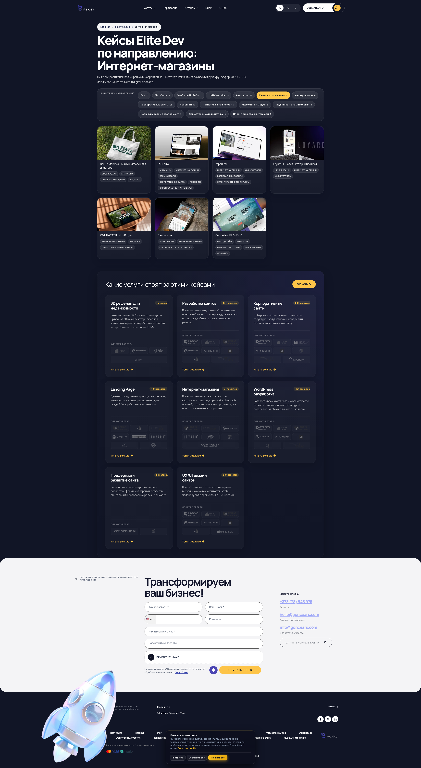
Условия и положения (144, 745)
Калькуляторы (305, 95)
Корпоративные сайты (156, 104)
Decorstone (165, 235)
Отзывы (190, 8)
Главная (105, 27)
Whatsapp (162, 713)
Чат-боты (162, 95)
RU (280, 8)
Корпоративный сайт (164, 738)
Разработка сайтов (276, 733)
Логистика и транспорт (219, 104)
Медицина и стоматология (294, 104)
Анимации (244, 95)
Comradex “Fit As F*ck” (228, 235)
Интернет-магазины (273, 95)
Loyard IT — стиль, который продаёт (295, 164)
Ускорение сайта (262, 738)
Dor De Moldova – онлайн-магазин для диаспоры (123, 165)
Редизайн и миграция (295, 738)
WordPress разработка (128, 738)
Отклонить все (197, 757)
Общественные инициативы (207, 114)
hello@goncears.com (299, 614)
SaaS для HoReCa (189, 95)
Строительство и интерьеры (252, 114)
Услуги (148, 8)
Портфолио (170, 8)
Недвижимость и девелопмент (160, 114)
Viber (182, 713)
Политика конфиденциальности (120, 745)
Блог (208, 8)
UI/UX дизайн (219, 95)
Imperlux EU (222, 164)
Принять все (218, 757)
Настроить (178, 757)
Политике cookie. (187, 748)
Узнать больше (120, 369)
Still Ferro (163, 164)
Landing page (305, 733)
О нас (222, 8)
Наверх (331, 706)
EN (296, 8)
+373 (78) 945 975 (296, 601)
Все (144, 95)
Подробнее (181, 672)
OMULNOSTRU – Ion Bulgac (116, 235)
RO (288, 8)
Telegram (174, 713)
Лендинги (187, 104)
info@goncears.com (298, 627)
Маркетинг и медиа (255, 104)
